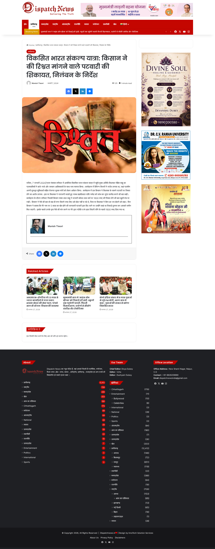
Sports (27, 462)
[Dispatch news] (49, 8)
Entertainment (30, 448)
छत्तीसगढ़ (34, 24)
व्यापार (86, 24)
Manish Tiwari (38, 83)
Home (31, 45)
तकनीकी (106, 24)
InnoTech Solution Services (141, 533)
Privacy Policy (107, 537)
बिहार (115, 512)
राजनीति (77, 24)
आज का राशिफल (30, 401)
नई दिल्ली (117, 507)
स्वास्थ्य (116, 466)
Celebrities (119, 403)
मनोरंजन (96, 24)
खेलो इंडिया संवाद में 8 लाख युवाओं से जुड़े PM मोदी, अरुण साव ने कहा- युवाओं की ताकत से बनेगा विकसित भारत (116, 301)
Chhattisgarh (30, 406)
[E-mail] (31, 241)
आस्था (116, 494)
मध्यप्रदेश (44, 24)
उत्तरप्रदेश (27, 429)
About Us (94, 537)
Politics (27, 453)
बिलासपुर (117, 457)
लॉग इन (55, 336)
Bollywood (119, 398)
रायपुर (116, 462)
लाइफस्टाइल (118, 516)
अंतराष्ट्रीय (66, 24)
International (30, 457)
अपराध (116, 453)
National (27, 420)
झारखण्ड (117, 503)
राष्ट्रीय (55, 24)
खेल (114, 24)
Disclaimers (120, 537)
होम (25, 24)
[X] (159, 383)
